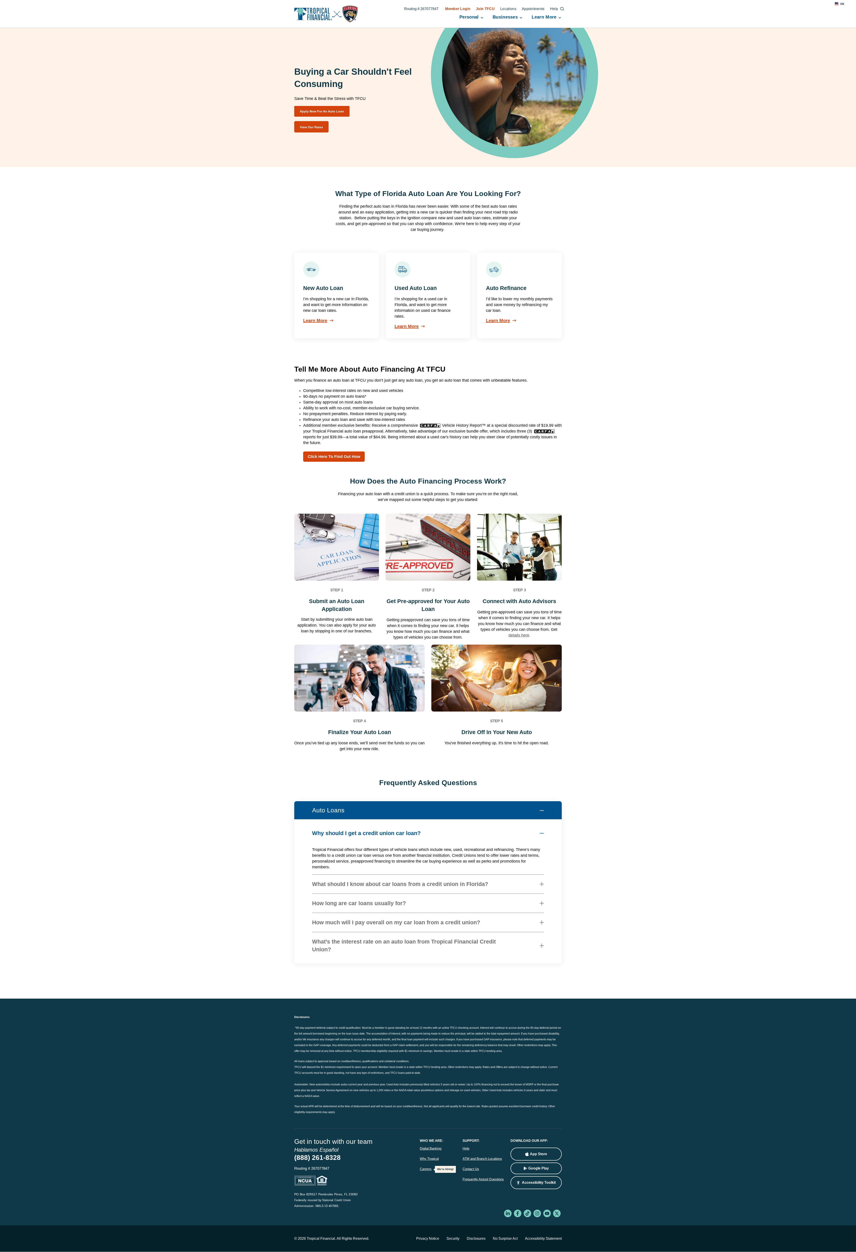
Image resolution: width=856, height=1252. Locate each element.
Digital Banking (430, 1148)
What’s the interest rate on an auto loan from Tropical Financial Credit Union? (404, 945)
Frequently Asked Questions (483, 1179)
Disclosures (476, 1238)
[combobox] (839, 4)
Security (453, 1238)
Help (466, 1148)
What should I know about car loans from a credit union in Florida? (400, 884)
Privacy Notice (427, 1238)
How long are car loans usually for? (359, 903)
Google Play (538, 1168)
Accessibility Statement (543, 1238)
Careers (426, 1169)
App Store (538, 1154)
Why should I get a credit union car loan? (366, 833)
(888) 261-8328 (317, 1157)
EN (842, 4)
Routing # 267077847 (421, 9)
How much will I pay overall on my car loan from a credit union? (396, 922)
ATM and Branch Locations (482, 1159)
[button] (536, 1182)
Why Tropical (429, 1159)
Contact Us (471, 1169)
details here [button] (518, 635)
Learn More (315, 320)
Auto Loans (328, 810)
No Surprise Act (505, 1238)
